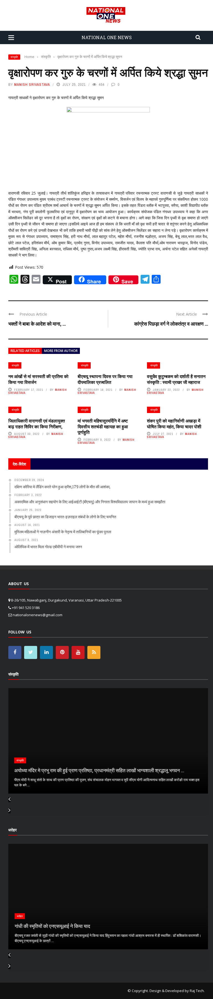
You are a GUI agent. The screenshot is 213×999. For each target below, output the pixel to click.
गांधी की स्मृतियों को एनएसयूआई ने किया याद (51, 926)
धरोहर (19, 916)
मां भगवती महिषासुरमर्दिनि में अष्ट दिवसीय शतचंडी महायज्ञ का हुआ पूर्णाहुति (103, 426)
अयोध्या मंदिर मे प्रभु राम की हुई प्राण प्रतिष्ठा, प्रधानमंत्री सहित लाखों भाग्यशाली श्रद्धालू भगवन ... (99, 770)
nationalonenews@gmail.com (37, 614)
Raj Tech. (197, 990)
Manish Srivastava (32, 84)
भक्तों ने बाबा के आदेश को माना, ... (37, 323)
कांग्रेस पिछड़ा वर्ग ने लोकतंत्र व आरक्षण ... (171, 323)
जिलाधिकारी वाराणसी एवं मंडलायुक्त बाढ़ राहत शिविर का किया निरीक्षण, (36, 423)
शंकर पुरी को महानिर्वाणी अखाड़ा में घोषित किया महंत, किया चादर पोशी (174, 423)
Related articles (25, 350)
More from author (61, 350)
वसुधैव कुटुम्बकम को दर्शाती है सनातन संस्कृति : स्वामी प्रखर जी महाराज (176, 379)
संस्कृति (14, 57)
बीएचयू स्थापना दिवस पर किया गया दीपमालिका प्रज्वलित (105, 379)
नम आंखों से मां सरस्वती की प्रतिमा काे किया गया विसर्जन (38, 379)
